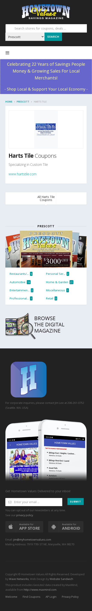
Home (8, 101)
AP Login (51, 597)
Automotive (20, 282)
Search (53, 37)
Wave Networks (18, 579)
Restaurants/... (21, 274)
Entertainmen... (21, 290)
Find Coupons (31, 597)
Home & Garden (59, 282)
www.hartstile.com (22, 174)
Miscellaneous (57, 290)
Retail (51, 298)
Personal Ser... (57, 274)
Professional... (21, 298)
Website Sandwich (61, 579)
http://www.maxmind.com (40, 590)
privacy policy (24, 515)
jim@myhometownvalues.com (32, 539)
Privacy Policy (70, 597)
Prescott (23, 101)
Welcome (11, 597)
